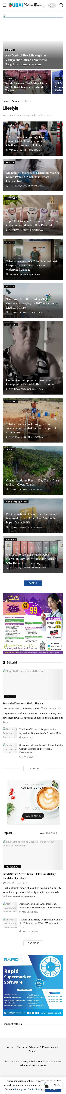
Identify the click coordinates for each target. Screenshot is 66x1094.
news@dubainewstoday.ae (35, 1061)
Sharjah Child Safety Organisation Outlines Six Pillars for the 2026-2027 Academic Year (40, 923)
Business (10, 540)
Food (58, 78)
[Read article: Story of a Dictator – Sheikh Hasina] (33, 684)
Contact (33, 1051)
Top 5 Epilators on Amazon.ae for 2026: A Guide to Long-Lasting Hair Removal (32, 223)
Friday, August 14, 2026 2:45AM (24, 274)
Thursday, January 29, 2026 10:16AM (27, 567)
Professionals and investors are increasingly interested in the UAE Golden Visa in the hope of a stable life (32, 518)
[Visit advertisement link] (33, 27)
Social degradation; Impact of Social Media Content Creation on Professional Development (41, 748)
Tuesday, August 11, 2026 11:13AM (25, 312)
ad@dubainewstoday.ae (33, 1065)
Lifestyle (27, 101)
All (42, 833)
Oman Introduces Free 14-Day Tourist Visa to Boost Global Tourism (32, 482)
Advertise (34, 1047)
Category (16, 101)
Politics (10, 696)
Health (10, 50)
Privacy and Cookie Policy (28, 1089)
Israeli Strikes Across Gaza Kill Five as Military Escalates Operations (29, 876)
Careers (21, 1047)
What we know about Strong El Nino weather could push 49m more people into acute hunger (31, 428)
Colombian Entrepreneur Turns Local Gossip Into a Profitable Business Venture (31, 382)
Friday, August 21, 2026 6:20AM (24, 150)
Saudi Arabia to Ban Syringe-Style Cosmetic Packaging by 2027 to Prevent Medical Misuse (30, 303)
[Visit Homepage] (27, 5)
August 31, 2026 (13, 883)
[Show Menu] (4, 5)
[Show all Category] (60, 833)
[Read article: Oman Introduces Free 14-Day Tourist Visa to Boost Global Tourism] (33, 470)
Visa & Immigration (16, 502)
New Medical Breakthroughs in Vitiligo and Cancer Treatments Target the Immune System (25, 59)
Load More (33, 769)
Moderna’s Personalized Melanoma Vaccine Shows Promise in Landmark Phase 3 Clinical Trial (32, 176)
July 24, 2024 (49, 708)
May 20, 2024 (27, 737)
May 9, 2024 (27, 757)
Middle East (12, 867)
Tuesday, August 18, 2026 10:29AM (25, 230)
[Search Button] (61, 5)
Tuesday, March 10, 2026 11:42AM (25, 527)
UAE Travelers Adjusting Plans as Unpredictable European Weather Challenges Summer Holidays (26, 141)
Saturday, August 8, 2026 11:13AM (25, 389)
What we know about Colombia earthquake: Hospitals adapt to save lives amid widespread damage (33, 265)
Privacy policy (49, 1047)
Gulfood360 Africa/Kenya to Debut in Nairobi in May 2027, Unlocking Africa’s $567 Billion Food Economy (31, 558)
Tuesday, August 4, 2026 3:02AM (25, 489)
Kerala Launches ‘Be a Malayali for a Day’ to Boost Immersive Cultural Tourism (26, 86)
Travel (10, 78)
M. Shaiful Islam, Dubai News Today (22, 708)
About (10, 1047)
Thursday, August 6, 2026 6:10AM (25, 437)
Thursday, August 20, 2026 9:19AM (26, 186)
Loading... (33, 583)
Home (5, 101)
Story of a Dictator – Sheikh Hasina (23, 703)
